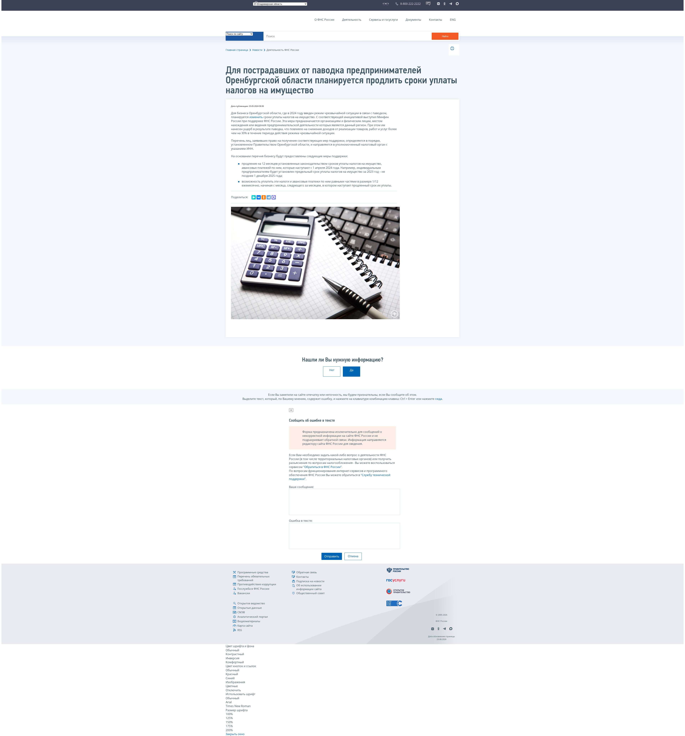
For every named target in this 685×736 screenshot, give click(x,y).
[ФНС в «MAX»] (456, 3)
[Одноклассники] (264, 197)
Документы (413, 20)
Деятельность (351, 20)
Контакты (435, 20)
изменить (256, 117)
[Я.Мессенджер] (254, 197)
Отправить (331, 556)
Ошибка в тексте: (301, 521)
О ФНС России (324, 20)
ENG (453, 20)
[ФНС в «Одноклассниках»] (444, 3)
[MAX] (274, 197)
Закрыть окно (235, 734)
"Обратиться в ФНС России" (322, 467)
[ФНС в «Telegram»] (450, 3)
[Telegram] (269, 197)
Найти (445, 36)
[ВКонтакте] (259, 197)
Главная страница (237, 50)
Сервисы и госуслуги (383, 20)
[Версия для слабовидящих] (386, 4)
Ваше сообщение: (301, 487)
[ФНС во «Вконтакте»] (438, 3)
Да (351, 370)
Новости (257, 50)
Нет (331, 370)
